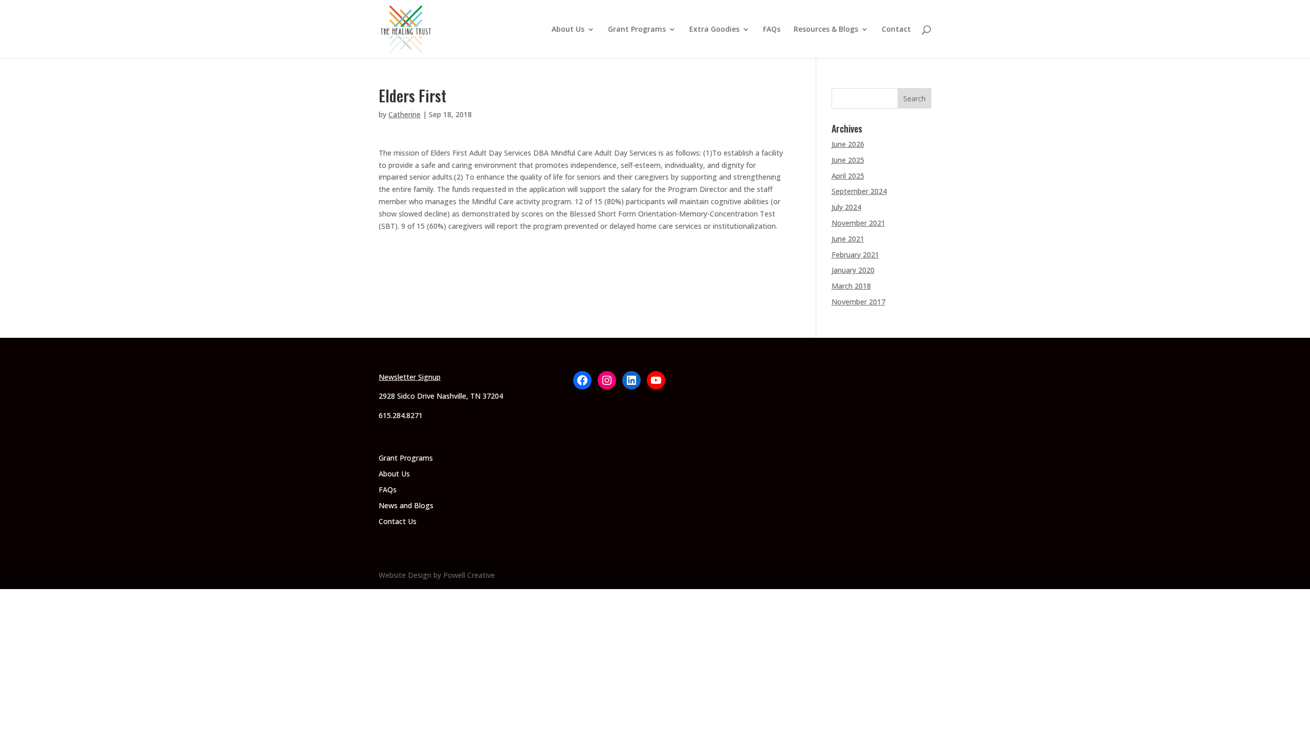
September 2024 (859, 191)
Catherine (404, 114)
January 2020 (853, 270)
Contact (896, 30)
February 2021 (855, 254)
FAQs (771, 30)
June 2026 (848, 144)
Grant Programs (637, 30)
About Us (568, 30)
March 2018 (851, 286)
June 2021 (848, 239)
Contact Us (398, 521)
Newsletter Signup (410, 377)
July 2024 (846, 207)
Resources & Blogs (826, 30)
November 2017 (858, 302)
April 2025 (848, 176)
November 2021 (858, 223)
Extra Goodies (714, 30)
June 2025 (848, 160)
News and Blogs (406, 505)
